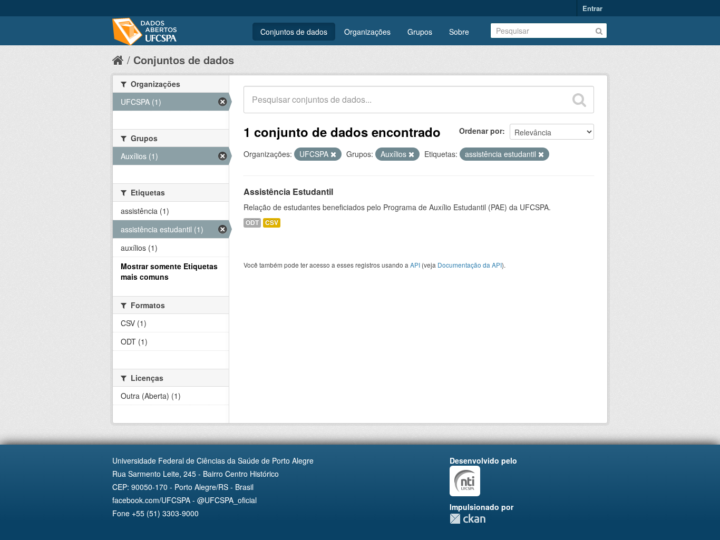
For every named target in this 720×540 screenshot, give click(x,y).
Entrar (592, 8)
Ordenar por (480, 130)
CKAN (467, 518)
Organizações (367, 31)
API (415, 264)
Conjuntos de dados (293, 31)
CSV (271, 222)
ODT (252, 222)
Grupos (419, 31)
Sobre (459, 31)
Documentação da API (469, 264)
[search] (579, 99)
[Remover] (333, 154)
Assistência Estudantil (288, 191)
